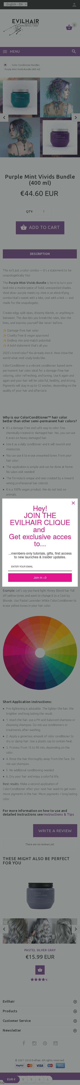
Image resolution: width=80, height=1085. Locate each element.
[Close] (73, 503)
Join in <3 (40, 577)
